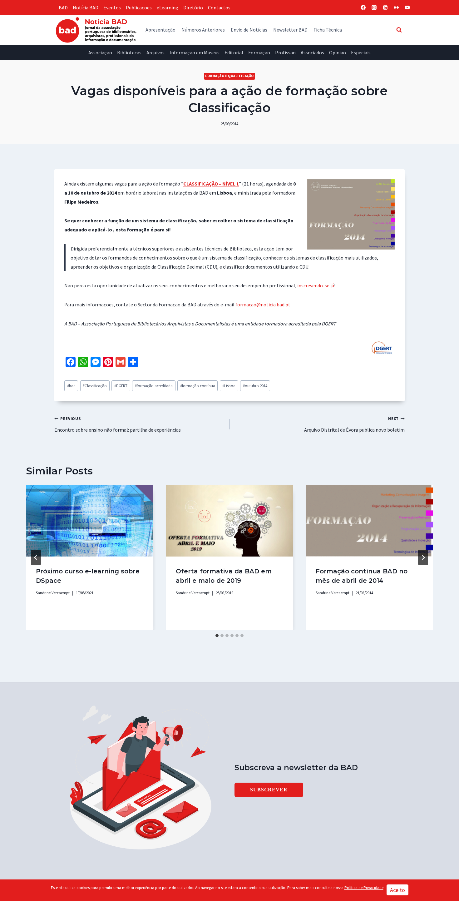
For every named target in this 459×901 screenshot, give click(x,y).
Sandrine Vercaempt (53, 592)
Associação (100, 52)
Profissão (285, 52)
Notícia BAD (85, 7)
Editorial (234, 52)
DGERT (120, 385)
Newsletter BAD (290, 30)
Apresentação (160, 30)
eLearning (167, 7)
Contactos (219, 7)
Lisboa (228, 385)
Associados (312, 52)
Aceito (397, 890)
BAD (63, 7)
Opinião (337, 52)
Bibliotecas (129, 52)
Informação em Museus (195, 52)
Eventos (112, 7)
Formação (259, 52)
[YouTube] (407, 7)
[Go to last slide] (36, 557)
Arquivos (155, 52)
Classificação (95, 385)
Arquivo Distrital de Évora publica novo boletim (354, 424)
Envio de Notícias (249, 30)
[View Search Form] (399, 29)
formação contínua (197, 385)
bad (71, 385)
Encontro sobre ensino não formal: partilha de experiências (117, 424)
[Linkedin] (385, 7)
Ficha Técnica (327, 30)
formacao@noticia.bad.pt (262, 304)
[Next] (423, 557)
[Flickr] (396, 7)
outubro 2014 (255, 385)
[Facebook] (363, 7)
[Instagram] (374, 7)
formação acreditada (154, 385)
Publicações (139, 7)
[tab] (217, 635)
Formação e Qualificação (229, 76)
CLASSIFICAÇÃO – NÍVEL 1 (211, 184)
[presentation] (89, 521)
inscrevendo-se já (315, 285)
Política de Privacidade (363, 887)
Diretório (193, 7)
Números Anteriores (203, 30)
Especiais (361, 52)
